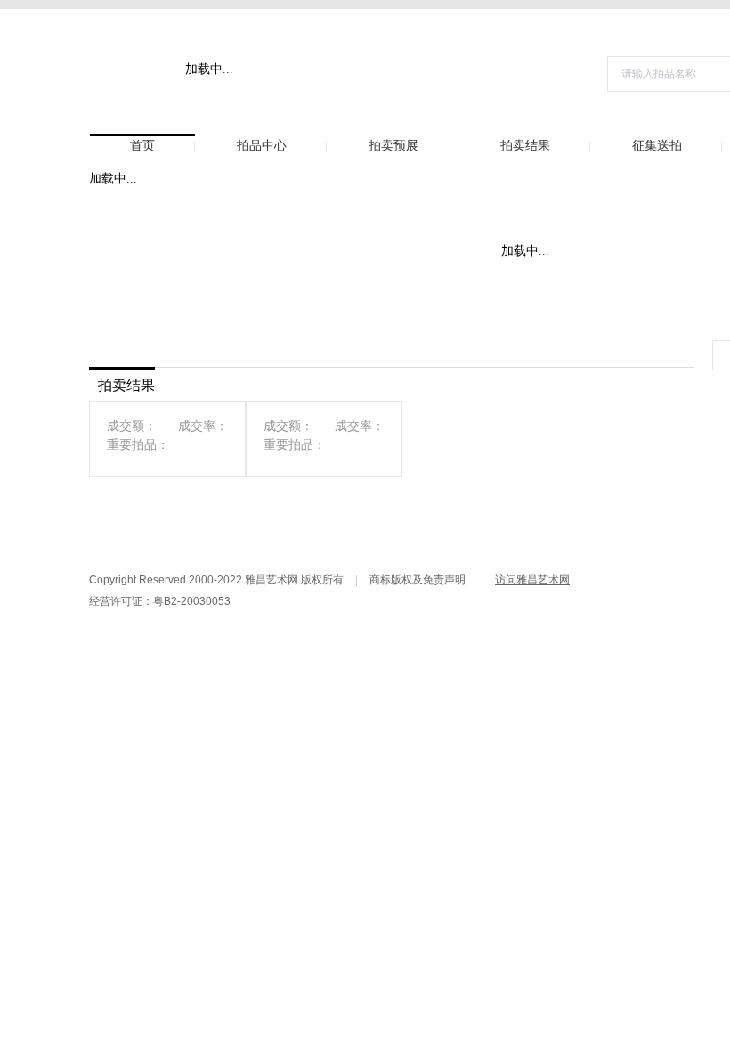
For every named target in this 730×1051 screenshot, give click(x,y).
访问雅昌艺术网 (532, 580)
